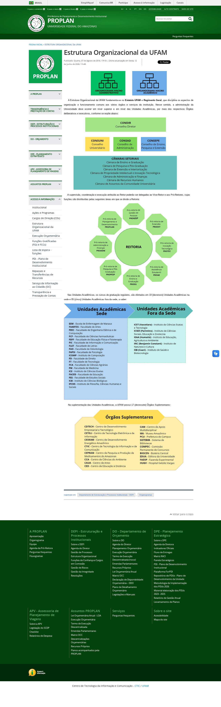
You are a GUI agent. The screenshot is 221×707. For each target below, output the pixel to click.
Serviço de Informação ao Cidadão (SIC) (45, 285)
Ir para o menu (54, 9)
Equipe (33, 544)
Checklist (34, 631)
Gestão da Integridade (82, 571)
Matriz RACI (160, 556)
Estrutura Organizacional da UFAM (42, 227)
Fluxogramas (36, 556)
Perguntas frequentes (182, 36)
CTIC (137, 685)
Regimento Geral (153, 100)
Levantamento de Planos (167, 601)
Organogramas (145, 495)
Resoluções (77, 575)
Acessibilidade (155, 9)
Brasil (38, 2)
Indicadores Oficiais (164, 548)
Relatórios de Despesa (41, 635)
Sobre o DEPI (77, 544)
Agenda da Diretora (164, 544)
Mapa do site (187, 9)
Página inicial (36, 44)
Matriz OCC (118, 575)
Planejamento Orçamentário (127, 548)
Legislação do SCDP (39, 627)
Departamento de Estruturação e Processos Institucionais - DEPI (106, 495)
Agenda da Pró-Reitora (41, 548)
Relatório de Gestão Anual (167, 598)
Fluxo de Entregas (163, 552)
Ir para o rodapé (87, 9)
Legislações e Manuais (123, 594)
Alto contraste (171, 9)
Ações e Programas (43, 212)
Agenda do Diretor (80, 548)
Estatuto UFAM (133, 100)
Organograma (37, 540)
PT (135, 9)
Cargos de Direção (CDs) (46, 218)
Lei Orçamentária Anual (124, 571)
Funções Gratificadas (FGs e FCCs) (44, 242)
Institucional (39, 207)
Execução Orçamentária (46, 235)
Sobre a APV (36, 623)
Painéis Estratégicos (164, 560)
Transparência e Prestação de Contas (44, 293)
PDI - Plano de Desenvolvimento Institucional (42, 262)
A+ (122, 9)
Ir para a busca (71, 9)
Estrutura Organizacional (83, 556)
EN (140, 9)
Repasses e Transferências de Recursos (42, 274)
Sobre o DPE (160, 540)
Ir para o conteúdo (36, 9)
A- (130, 9)
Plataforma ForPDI (163, 571)
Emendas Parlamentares (124, 563)
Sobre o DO (118, 540)
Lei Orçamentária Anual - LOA (86, 615)
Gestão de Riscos (79, 567)
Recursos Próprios (121, 567)
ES (145, 9)
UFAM (145, 685)
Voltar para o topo (182, 514)
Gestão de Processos (81, 552)
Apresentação (37, 536)
